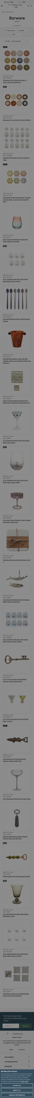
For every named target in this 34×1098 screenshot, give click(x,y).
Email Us (22, 1050)
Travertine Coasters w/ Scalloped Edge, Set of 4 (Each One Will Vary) (16, 995)
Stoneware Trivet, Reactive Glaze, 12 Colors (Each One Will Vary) (15, 81)
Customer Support (11, 1062)
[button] (1, 5)
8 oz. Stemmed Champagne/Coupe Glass (17, 799)
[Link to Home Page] (16, 5)
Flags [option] (13, 34)
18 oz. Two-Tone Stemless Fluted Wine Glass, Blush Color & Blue (15, 240)
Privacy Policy (24, 1081)
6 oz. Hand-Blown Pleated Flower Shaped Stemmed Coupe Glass (17, 521)
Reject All (17, 1090)
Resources (8, 1066)
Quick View (17, 70)
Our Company (9, 1057)
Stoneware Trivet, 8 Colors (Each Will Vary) (17, 120)
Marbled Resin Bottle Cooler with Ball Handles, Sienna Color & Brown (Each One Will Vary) (17, 361)
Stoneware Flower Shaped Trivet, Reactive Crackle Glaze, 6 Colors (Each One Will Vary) (17, 199)
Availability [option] (21, 30)
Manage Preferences (17, 1095)
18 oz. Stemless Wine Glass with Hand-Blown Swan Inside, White (15, 481)
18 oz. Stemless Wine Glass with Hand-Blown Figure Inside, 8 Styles (15, 640)
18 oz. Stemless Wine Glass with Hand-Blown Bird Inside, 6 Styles (15, 280)
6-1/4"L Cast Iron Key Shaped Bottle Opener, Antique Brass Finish (14, 680)
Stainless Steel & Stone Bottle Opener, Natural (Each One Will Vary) (15, 837)
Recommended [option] (16, 41)
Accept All (17, 1085)
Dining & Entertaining (7, 11)
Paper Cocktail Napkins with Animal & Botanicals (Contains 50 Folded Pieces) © (16, 402)
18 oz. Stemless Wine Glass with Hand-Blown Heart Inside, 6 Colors (15, 955)
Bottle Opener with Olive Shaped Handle (16, 876)
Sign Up (25, 1026)
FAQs (11, 1050)
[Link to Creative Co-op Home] (17, 1034)
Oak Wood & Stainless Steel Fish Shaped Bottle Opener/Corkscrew (16, 601)
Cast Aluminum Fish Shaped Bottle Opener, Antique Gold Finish (14, 760)
